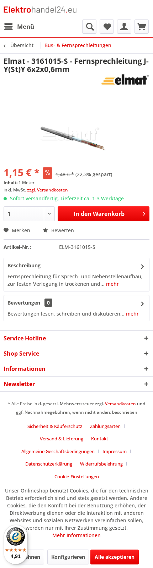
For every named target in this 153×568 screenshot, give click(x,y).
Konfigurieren (68, 556)
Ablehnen (28, 556)
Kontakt (99, 438)
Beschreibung (24, 265)
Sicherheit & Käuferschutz (54, 426)
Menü (25, 26)
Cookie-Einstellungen (76, 476)
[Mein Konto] (124, 27)
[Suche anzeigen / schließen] (89, 27)
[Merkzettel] (107, 27)
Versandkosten (120, 404)
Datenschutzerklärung (48, 464)
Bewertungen (23, 302)
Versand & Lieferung (61, 438)
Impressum (114, 451)
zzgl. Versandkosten (47, 190)
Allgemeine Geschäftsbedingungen (58, 451)
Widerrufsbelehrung (101, 464)
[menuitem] (19, 27)
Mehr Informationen (76, 535)
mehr (112, 283)
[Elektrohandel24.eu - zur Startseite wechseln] (40, 10)
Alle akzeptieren (114, 556)
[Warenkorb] (141, 27)
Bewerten (62, 230)
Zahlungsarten (105, 426)
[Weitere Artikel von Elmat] (124, 79)
